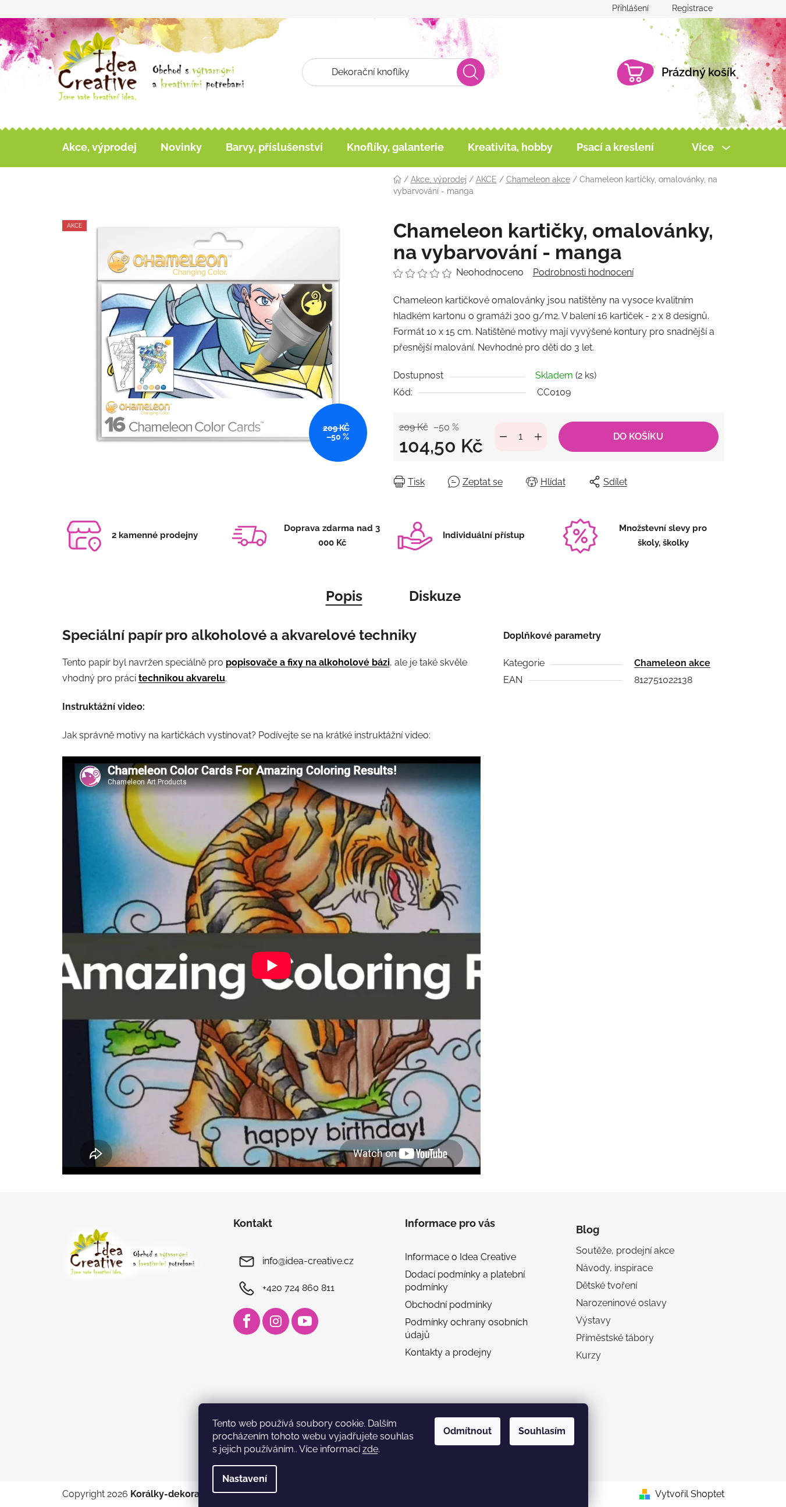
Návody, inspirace (614, 1267)
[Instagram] (275, 1321)
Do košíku (638, 436)
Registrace (692, 8)
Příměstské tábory (615, 1337)
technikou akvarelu (181, 678)
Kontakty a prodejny (448, 1352)
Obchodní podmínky (448, 1304)
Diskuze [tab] (435, 596)
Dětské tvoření (606, 1285)
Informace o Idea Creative (460, 1256)
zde (370, 1449)
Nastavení (244, 1478)
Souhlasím (542, 1431)
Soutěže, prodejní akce (625, 1250)
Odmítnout (467, 1431)
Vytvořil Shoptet (689, 1493)
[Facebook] (246, 1321)
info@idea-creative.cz (308, 1261)
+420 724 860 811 (298, 1287)
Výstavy (593, 1320)
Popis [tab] (344, 596)
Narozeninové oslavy (621, 1302)
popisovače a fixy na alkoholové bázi (308, 662)
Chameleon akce (672, 662)
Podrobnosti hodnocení (583, 272)
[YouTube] (304, 1321)
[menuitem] (99, 147)
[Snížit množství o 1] (503, 436)
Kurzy (588, 1355)
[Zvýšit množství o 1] (538, 436)
